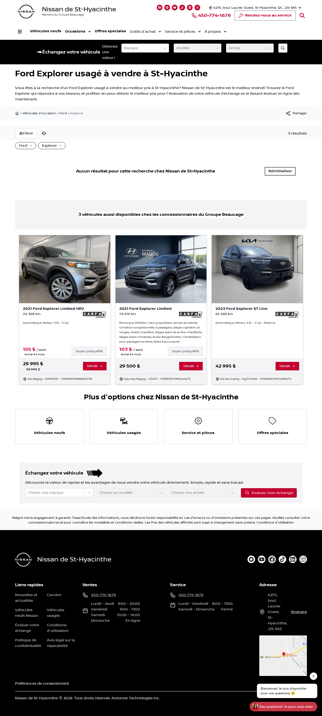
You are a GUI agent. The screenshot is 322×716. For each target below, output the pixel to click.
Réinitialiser (280, 171)
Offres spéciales (110, 31)
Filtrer (28, 133)
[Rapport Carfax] (95, 315)
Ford (63, 113)
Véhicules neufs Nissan (26, 613)
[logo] (26, 12)
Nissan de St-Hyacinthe (79, 9)
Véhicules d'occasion (39, 113)
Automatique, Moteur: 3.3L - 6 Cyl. (46, 323)
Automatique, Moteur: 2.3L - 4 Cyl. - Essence (245, 323)
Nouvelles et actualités (26, 598)
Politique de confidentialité (28, 643)
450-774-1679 (214, 15)
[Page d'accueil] (17, 113)
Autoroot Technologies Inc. (135, 698)
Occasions (75, 31)
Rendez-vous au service (268, 15)
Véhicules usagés (55, 613)
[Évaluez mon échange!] (282, 48)
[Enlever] (30, 146)
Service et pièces (180, 31)
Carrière (54, 595)
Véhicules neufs (45, 31)
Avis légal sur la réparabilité (61, 643)
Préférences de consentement (42, 683)
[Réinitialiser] (43, 133)
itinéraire (299, 612)
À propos (213, 31)
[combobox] (124, 48)
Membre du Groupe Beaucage (63, 14)
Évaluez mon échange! (272, 493)
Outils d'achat (143, 31)
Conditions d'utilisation (275, 522)
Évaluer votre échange (27, 628)
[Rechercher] (302, 15)
